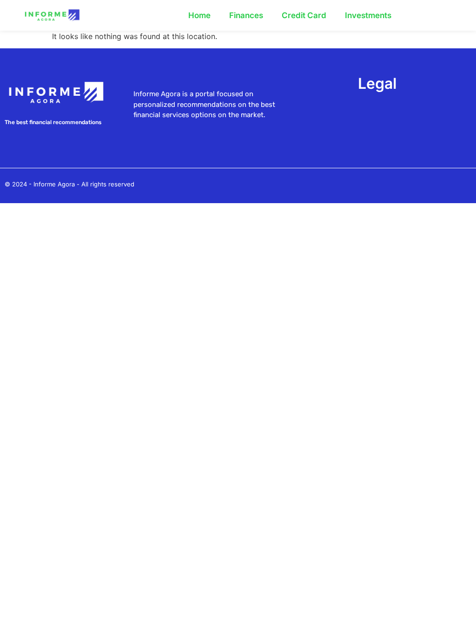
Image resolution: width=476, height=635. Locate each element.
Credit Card (304, 15)
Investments (368, 15)
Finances (246, 15)
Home (199, 15)
